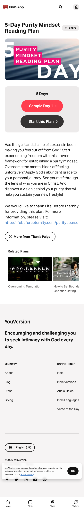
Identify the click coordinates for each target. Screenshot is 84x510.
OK (73, 470)
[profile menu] (73, 7)
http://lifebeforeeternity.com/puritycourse (41, 222)
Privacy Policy (27, 474)
